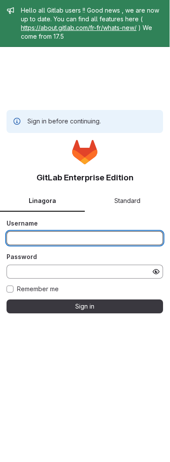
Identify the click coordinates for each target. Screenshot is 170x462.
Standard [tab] (127, 200)
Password (22, 256)
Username (22, 223)
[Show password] (156, 272)
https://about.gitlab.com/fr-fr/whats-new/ (79, 27)
